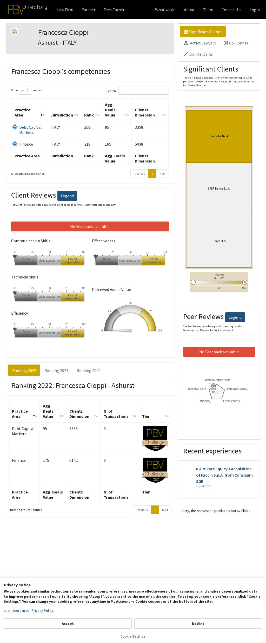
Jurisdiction (61, 115)
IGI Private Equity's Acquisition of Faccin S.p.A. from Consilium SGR (224, 475)
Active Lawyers (202, 43)
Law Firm (65, 9)
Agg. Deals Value (110, 110)
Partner (88, 9)
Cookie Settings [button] (133, 636)
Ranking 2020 (89, 370)
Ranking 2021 (56, 370)
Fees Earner (114, 9)
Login (255, 9)
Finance (26, 144)
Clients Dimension (145, 112)
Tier (146, 416)
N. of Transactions (116, 413)
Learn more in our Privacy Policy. (29, 610)
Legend (67, 195)
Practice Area (22, 112)
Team (208, 9)
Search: (112, 91)
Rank (89, 115)
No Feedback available (90, 226)
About (189, 9)
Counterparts (200, 54)
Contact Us (231, 9)
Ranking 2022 (24, 370)
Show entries (26, 90)
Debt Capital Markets (30, 130)
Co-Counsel (239, 43)
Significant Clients (205, 31)
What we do (165, 9)
